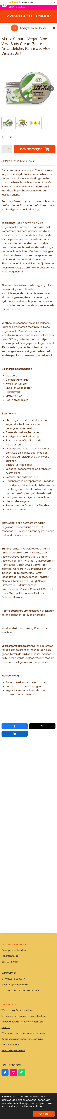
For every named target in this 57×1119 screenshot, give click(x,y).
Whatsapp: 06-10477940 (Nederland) (20, 990)
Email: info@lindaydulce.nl (15, 985)
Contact (6, 1027)
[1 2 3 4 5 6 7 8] (7, 149)
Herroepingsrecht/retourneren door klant (23, 1022)
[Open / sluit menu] (3, 28)
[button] (8, 123)
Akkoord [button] (43, 1114)
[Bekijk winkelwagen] (53, 28)
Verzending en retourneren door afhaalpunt (24, 1016)
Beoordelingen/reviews (13, 1050)
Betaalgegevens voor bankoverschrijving (22, 1039)
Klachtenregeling (10, 1045)
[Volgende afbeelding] (51, 88)
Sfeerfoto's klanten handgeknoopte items (23, 1033)
